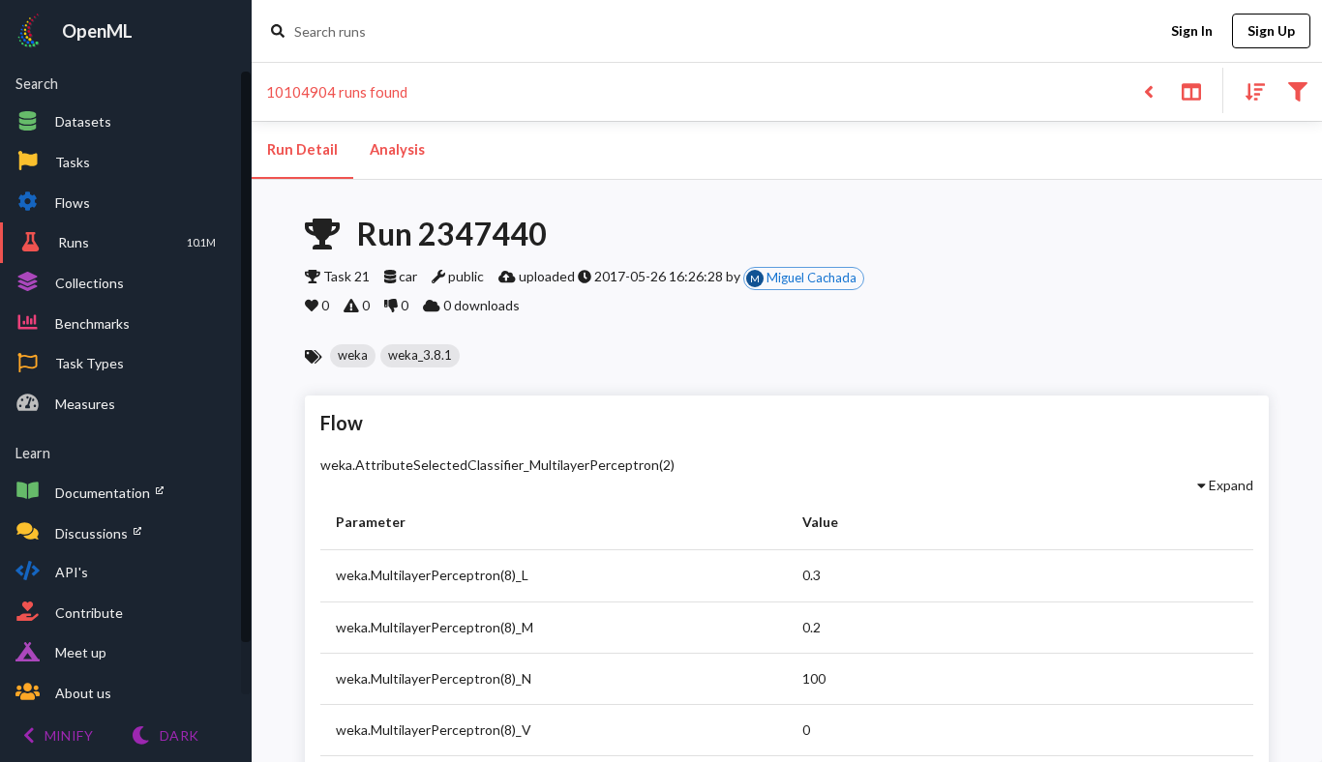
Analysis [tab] (397, 149)
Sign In (1192, 30)
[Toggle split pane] (1191, 90)
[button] (353, 355)
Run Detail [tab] (302, 149)
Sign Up (1271, 30)
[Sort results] (1249, 90)
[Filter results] (1297, 90)
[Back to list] (1148, 90)
